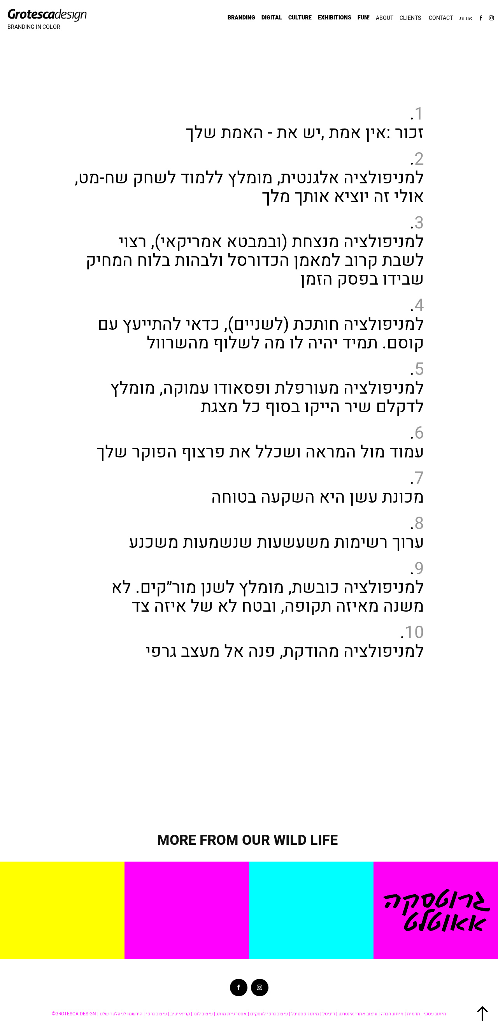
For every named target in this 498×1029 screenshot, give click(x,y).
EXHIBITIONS (334, 18)
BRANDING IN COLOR (33, 27)
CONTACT (441, 18)
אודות (465, 18)
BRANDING (241, 18)
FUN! (364, 18)
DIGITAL (271, 18)
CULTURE (300, 18)
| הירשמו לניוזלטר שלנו (122, 1013)
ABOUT (384, 18)
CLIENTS (410, 18)
